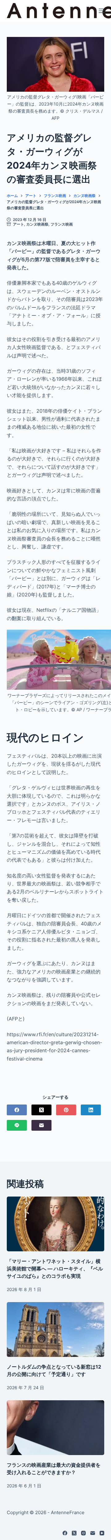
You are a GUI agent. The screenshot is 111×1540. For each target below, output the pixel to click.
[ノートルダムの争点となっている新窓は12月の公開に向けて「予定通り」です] (56, 1329)
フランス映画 (62, 224)
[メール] (41, 1125)
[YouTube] (102, 1533)
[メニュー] (101, 11)
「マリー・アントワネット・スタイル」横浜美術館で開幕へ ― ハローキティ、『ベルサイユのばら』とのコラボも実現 (55, 1268)
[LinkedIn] (91, 1110)
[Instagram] (83, 1533)
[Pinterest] (66, 1110)
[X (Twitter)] (41, 1110)
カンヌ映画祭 (37, 224)
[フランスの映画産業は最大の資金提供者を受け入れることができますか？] (56, 1427)
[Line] (17, 1125)
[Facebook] (17, 1110)
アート (18, 224)
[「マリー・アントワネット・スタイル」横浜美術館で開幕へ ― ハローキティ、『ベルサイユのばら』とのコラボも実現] (56, 1224)
